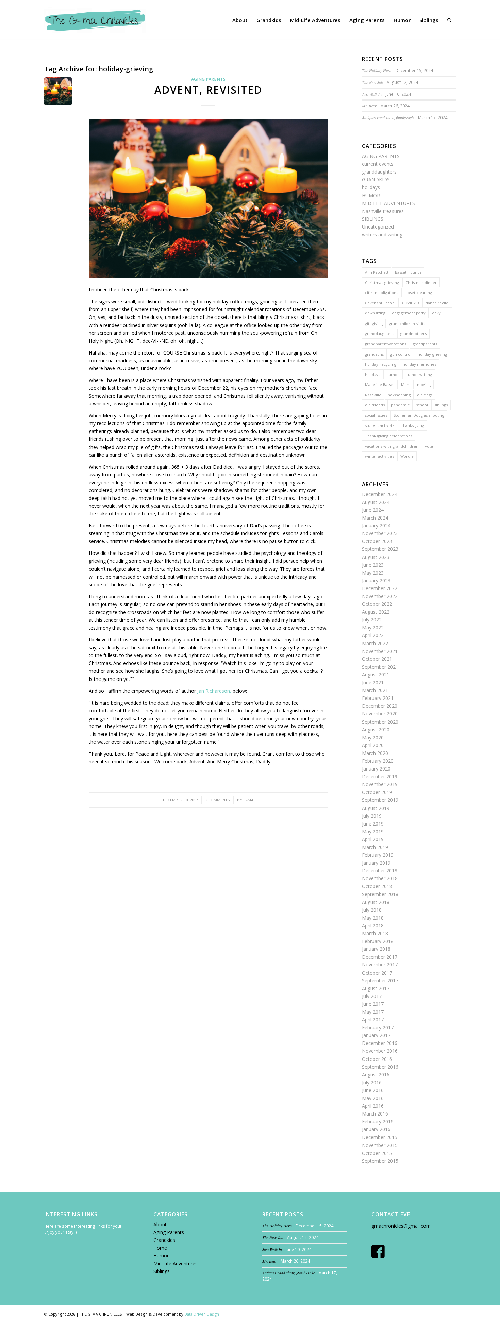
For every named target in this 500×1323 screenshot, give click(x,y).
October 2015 (377, 1153)
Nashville (373, 394)
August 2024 (375, 502)
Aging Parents (168, 1232)
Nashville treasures (383, 211)
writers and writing (382, 234)
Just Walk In (372, 94)
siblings (441, 404)
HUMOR (371, 195)
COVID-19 (410, 302)
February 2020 (378, 761)
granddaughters (379, 171)
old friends (375, 404)
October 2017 (377, 972)
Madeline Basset (380, 384)
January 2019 (376, 862)
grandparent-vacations (385, 343)
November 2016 (380, 1051)
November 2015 (380, 1145)
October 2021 (377, 659)
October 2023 (377, 541)
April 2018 (373, 925)
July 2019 (372, 816)
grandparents (425, 343)
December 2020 (379, 706)
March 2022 (375, 643)
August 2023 (375, 557)
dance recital (437, 302)
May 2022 (373, 627)
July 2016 (372, 1082)
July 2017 (372, 996)
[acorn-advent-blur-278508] (58, 91)
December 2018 (379, 870)
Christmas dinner (421, 282)
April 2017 (373, 1019)
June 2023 (373, 565)
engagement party (409, 312)
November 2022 (380, 596)
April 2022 (373, 635)
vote (429, 446)
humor (392, 374)
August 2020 (375, 729)
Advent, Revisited (208, 90)
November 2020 (380, 713)
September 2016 (380, 1067)
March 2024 (375, 517)
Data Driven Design (201, 1314)
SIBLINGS (372, 219)
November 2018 (380, 878)
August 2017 (375, 988)
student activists (379, 425)
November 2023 (380, 533)
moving (424, 384)
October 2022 (377, 604)
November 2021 (380, 651)
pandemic (400, 404)
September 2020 (380, 722)
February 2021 (378, 698)
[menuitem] (240, 20)
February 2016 (378, 1121)
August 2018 (375, 902)
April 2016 (373, 1106)
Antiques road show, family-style (388, 117)
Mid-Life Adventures (175, 1263)
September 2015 (380, 1161)
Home (160, 1248)
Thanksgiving (412, 425)
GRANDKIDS (376, 179)
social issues (376, 415)
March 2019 (375, 847)
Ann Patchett (376, 272)
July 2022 (372, 619)
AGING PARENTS (208, 79)
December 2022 (379, 588)
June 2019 (373, 823)
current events (378, 164)
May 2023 (373, 572)
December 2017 (379, 957)
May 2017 (373, 1012)
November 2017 (380, 964)
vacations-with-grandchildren (391, 446)
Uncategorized (378, 226)
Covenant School (380, 302)
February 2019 (378, 855)
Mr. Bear (369, 105)
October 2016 (377, 1059)
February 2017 (378, 1027)
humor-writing (418, 374)
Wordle (407, 456)
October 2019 (377, 792)
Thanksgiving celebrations (388, 435)
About (160, 1224)
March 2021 (375, 690)
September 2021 (380, 667)
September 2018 (380, 894)
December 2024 (379, 494)
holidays (371, 187)
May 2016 (373, 1098)
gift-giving (374, 323)
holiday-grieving (432, 354)
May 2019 (373, 831)
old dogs (424, 394)
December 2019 (379, 776)
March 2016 (375, 1113)
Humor (161, 1255)
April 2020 (373, 745)
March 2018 (375, 933)
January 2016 (376, 1129)
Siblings (161, 1271)
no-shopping (399, 394)
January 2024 (376, 525)
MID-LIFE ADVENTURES (388, 203)
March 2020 (375, 753)
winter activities (379, 456)
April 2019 (373, 839)
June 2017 (373, 1004)
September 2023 (380, 549)
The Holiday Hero (376, 70)
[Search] (449, 20)
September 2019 (380, 800)
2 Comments (217, 799)
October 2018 (377, 886)
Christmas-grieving (382, 282)
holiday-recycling (380, 364)
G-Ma (248, 799)
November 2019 (380, 784)
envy (436, 312)
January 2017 (376, 1035)
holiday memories (419, 364)
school (422, 404)
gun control (400, 354)
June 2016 (373, 1090)
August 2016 (375, 1074)
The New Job (372, 82)
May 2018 (373, 917)
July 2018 (372, 910)
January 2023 (376, 580)
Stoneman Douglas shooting (419, 415)
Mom (406, 384)
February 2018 (378, 941)
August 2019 (375, 808)
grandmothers (413, 333)
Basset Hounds (408, 272)
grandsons (374, 354)
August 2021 (375, 674)
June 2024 (373, 510)
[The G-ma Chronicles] (95, 20)
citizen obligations (381, 292)
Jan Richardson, (214, 691)
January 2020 (376, 768)
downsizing (375, 312)
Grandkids (164, 1240)
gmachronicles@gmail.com (401, 1225)
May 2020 (373, 737)
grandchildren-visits (407, 323)
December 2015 (379, 1137)
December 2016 (379, 1043)
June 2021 (373, 682)
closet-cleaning (418, 292)
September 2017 (380, 980)
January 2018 (376, 949)
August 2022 (375, 612)
